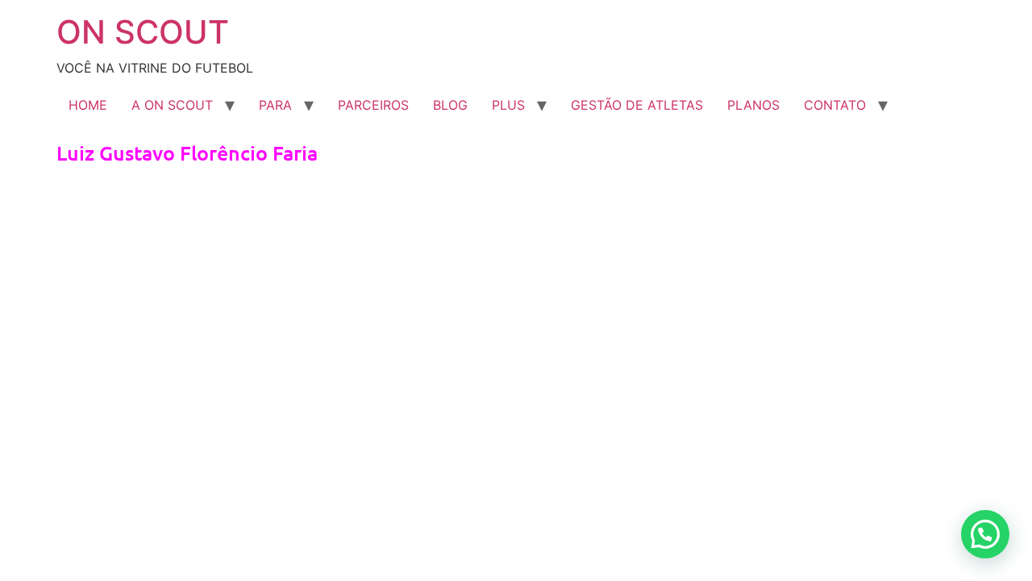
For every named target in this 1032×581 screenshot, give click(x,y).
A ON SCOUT (172, 105)
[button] (985, 534)
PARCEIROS (373, 105)
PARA (275, 105)
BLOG (450, 105)
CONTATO (835, 105)
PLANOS (753, 105)
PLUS (508, 105)
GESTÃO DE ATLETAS (637, 105)
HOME (88, 105)
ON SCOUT (142, 32)
